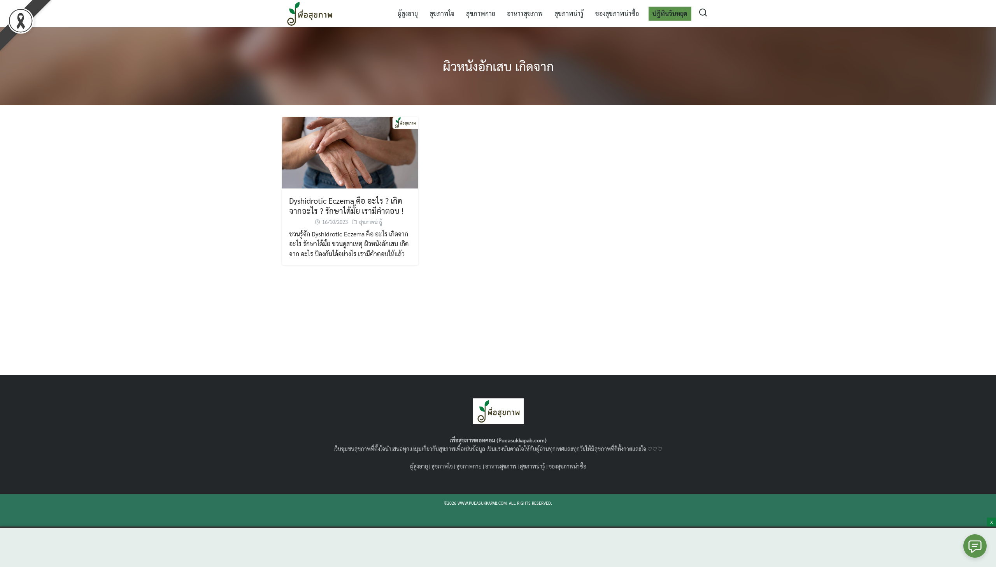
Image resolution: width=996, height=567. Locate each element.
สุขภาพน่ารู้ (569, 13)
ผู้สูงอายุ (408, 13)
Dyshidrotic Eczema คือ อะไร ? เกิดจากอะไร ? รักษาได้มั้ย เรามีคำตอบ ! (346, 205)
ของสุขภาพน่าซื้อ (617, 13)
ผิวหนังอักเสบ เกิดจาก (498, 66)
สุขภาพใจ (442, 13)
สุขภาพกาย (480, 13)
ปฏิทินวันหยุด (669, 13)
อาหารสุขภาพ (525, 13)
